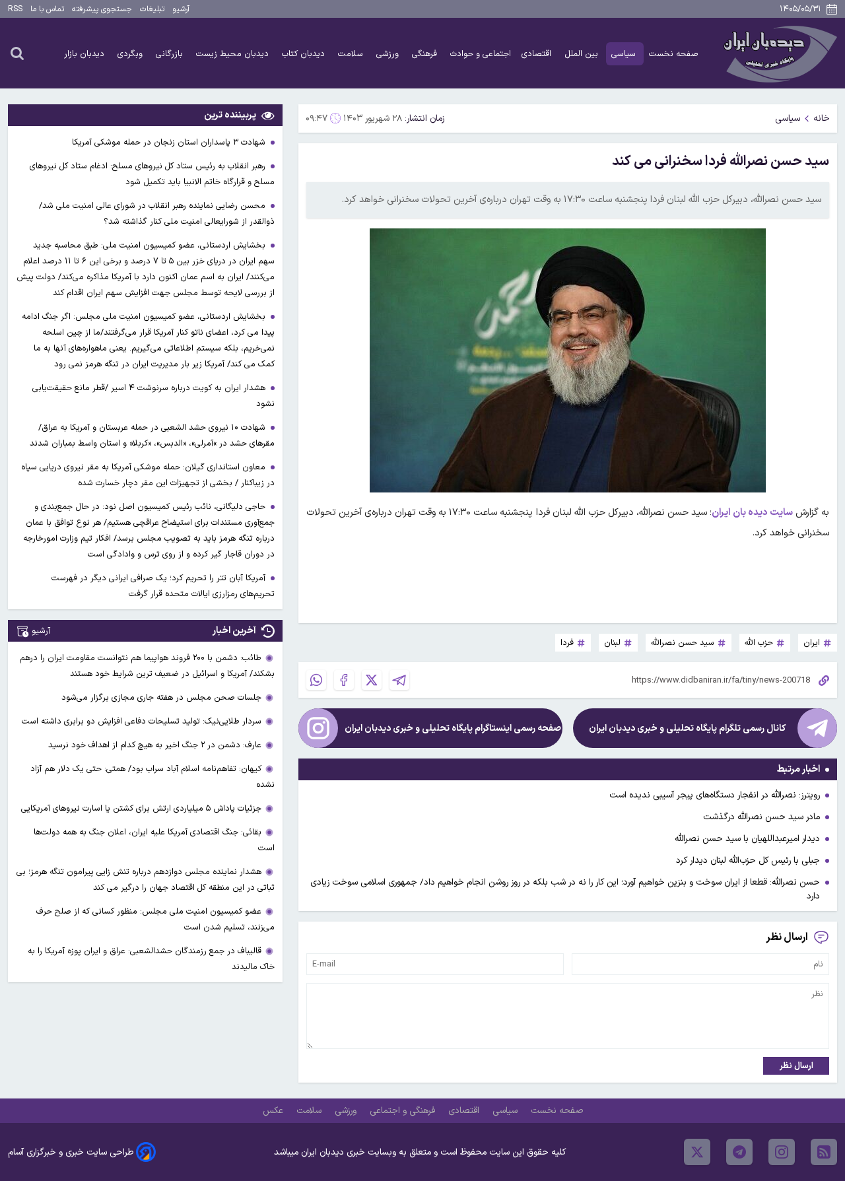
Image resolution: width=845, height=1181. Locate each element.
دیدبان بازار (85, 54)
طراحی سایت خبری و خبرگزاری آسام (70, 1152)
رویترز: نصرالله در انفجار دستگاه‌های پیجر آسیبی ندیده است (714, 795)
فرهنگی (426, 54)
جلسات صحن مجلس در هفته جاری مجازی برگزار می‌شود (161, 697)
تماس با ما (47, 9)
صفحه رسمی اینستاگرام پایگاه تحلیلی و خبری (453, 728)
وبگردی (131, 54)
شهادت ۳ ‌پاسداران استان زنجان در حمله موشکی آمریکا (170, 142)
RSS (15, 9)
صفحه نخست (673, 54)
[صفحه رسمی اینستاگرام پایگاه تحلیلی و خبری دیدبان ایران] (318, 728)
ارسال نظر (796, 1066)
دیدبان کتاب (304, 54)
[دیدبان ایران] (778, 53)
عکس (274, 1111)
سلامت (352, 54)
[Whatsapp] (316, 680)
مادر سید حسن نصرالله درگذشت (761, 817)
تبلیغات (152, 9)
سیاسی (624, 54)
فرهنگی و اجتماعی (404, 1111)
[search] (17, 52)
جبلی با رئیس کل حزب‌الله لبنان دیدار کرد (748, 860)
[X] (372, 680)
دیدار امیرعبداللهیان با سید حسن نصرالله (747, 839)
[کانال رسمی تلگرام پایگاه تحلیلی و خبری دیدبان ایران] (817, 728)
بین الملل (582, 54)
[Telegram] (399, 680)
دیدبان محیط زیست (233, 54)
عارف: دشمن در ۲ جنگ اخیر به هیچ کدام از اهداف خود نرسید (154, 745)
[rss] (824, 1152)
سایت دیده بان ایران (752, 513)
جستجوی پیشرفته (102, 9)
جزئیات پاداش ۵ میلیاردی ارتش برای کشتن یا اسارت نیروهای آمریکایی (141, 808)
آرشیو (180, 9)
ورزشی (388, 54)
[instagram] (781, 1152)
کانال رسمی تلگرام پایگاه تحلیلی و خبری (687, 728)
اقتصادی (538, 54)
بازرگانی (171, 54)
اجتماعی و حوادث (480, 54)
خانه (821, 118)
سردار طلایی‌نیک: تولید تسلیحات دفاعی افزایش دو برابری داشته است (141, 721)
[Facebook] (344, 680)
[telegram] (739, 1152)
